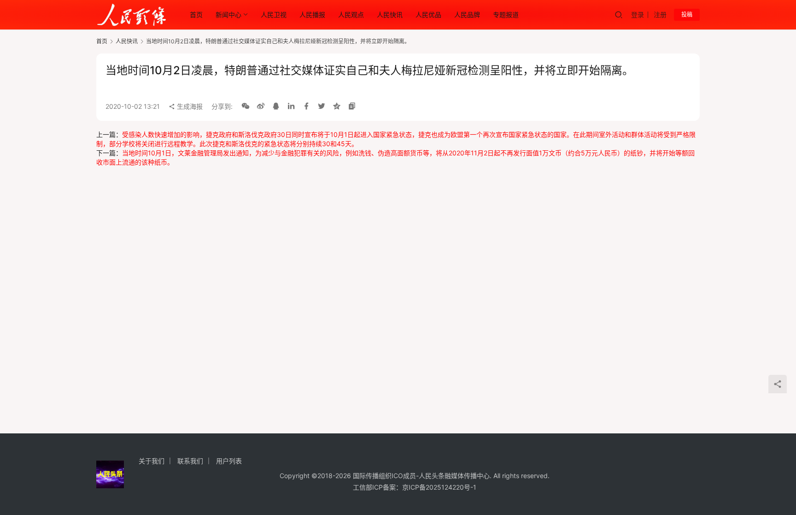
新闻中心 (228, 14)
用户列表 (229, 461)
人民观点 (351, 14)
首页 (196, 14)
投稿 (686, 14)
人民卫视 (274, 14)
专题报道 (506, 14)
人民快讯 (390, 14)
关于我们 (151, 461)
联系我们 (190, 461)
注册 (660, 14)
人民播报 (312, 14)
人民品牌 (467, 14)
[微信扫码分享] (245, 106)
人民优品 (428, 14)
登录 (637, 14)
